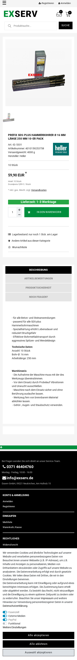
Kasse (18, 527)
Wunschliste (19, 247)
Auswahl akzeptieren (38, 652)
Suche (65, 25)
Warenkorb (8, 527)
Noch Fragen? (38, 296)
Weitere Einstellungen (14, 627)
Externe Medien (16, 615)
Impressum (47, 598)
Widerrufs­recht (10, 544)
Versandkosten (39, 190)
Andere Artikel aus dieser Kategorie (30, 240)
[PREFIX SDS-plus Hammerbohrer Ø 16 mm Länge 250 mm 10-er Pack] (38, 72)
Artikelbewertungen (38, 278)
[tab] (38, 270)
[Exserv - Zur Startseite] (21, 13)
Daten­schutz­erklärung (15, 605)
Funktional (14, 623)
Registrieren (9, 506)
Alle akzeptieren (38, 635)
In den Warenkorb (49, 212)
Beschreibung (38, 269)
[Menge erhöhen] (19, 209)
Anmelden (8, 501)
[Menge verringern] (19, 214)
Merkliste (7, 522)
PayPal (12, 619)
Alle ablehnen (38, 644)
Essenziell (13, 612)
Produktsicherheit (38, 287)
